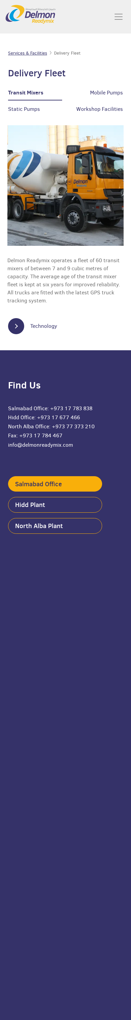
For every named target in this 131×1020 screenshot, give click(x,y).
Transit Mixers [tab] (25, 92)
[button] (37, 326)
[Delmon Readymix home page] (25, 16)
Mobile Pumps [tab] (106, 92)
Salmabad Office (38, 484)
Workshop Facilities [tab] (99, 109)
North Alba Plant (39, 525)
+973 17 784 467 (40, 435)
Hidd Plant (30, 504)
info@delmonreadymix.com (40, 444)
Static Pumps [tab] (24, 109)
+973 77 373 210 (73, 426)
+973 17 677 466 (58, 417)
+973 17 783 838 (71, 408)
